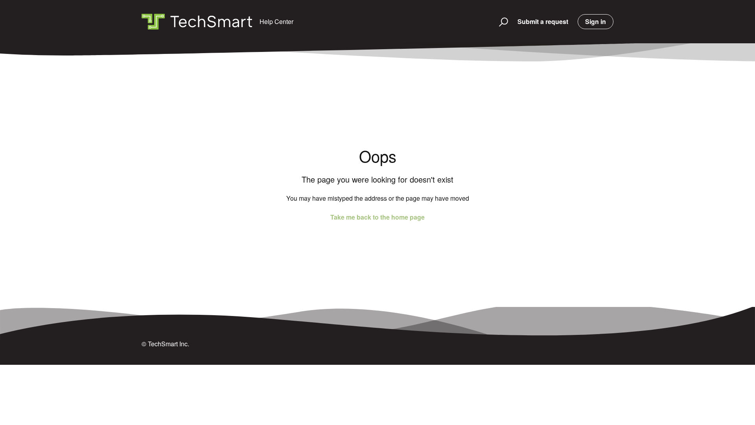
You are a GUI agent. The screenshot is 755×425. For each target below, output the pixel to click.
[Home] (197, 22)
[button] (500, 21)
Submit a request (542, 21)
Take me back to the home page (377, 217)
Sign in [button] (595, 21)
